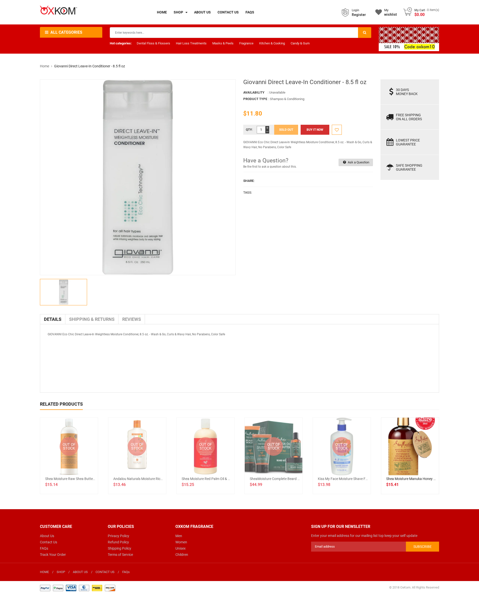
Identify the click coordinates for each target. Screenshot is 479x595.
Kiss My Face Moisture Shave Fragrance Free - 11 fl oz (360, 479)
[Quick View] (421, 463)
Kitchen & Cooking (272, 43)
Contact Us (48, 542)
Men (178, 536)
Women (181, 542)
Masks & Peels (223, 43)
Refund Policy (118, 542)
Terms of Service (120, 555)
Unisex (180, 548)
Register (359, 15)
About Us (47, 536)
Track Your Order (53, 555)
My (390, 12)
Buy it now (315, 129)
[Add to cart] (410, 463)
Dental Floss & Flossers (153, 43)
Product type (255, 99)
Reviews (131, 319)
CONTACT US (105, 572)
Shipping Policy (119, 548)
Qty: (249, 129)
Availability (253, 92)
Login (355, 10)
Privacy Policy (118, 536)
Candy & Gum (300, 43)
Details (52, 319)
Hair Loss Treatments (191, 43)
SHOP (61, 572)
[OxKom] (77, 588)
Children (181, 555)
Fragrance (246, 43)
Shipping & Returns (92, 319)
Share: (249, 181)
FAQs (44, 548)
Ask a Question (358, 162)
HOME (44, 572)
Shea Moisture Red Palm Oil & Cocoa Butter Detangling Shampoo (231, 479)
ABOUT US (80, 572)
